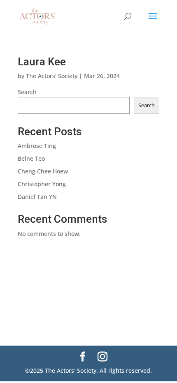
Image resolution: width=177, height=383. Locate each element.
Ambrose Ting (37, 146)
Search (27, 92)
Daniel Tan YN (37, 197)
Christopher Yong (42, 184)
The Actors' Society (51, 76)
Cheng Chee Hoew (43, 171)
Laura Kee (42, 61)
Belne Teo (31, 158)
